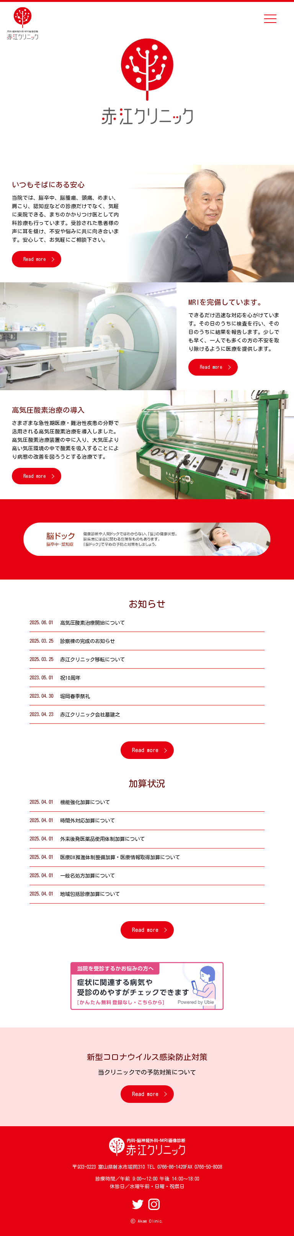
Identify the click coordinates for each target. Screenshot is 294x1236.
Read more (34, 259)
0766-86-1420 (171, 1166)
